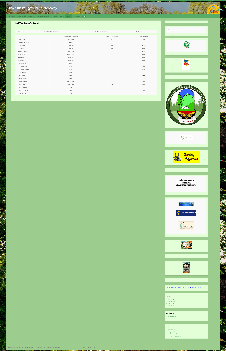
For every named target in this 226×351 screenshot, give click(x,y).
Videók (62, 16)
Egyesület (12, 16)
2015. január (170, 303)
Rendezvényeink (21, 16)
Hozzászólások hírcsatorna (174, 334)
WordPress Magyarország (174, 336)
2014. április (170, 305)
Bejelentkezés (171, 329)
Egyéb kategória (171, 316)
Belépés (84, 16)
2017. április (170, 299)
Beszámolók (31, 16)
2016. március (171, 301)
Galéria (56, 16)
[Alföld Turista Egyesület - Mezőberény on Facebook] (93, 8)
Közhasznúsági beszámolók (44, 16)
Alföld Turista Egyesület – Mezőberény (32, 8)
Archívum (68, 16)
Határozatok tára (171, 318)
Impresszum (76, 16)
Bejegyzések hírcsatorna (173, 332)
